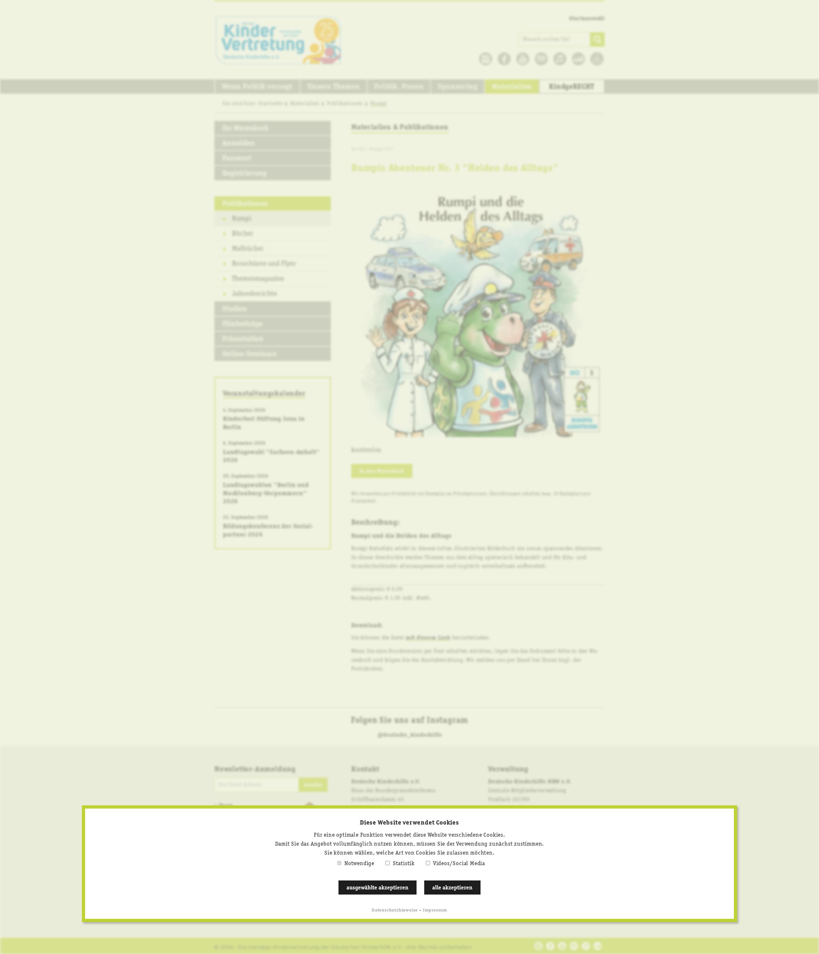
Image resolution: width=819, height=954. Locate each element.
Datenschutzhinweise (395, 910)
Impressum (435, 910)
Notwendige (359, 863)
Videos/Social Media (459, 863)
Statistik (404, 863)
